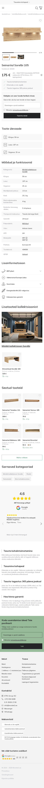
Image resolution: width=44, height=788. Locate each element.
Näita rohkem (22, 458)
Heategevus (6, 667)
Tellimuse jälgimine (29, 670)
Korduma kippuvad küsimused (29, 678)
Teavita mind (22, 116)
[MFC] (26, 238)
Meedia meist (6, 674)
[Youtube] (33, 768)
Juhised (25, 254)
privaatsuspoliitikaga (20, 110)
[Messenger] (36, 768)
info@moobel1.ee (10, 705)
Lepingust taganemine (30, 682)
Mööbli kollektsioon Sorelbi (16, 346)
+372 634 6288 (9, 699)
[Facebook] (25, 768)
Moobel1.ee (6, 14)
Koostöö (5, 677)
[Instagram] (29, 768)
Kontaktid (5, 683)
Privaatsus (5, 771)
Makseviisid (26, 667)
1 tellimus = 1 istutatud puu (11, 670)
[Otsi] (37, 8)
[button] (22, 2)
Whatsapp (8, 712)
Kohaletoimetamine (29, 664)
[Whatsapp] (40, 768)
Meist (4, 664)
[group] (22, 518)
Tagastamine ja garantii (31, 674)
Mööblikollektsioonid (19, 14)
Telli (22, 646)
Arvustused (6, 680)
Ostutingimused (7, 775)
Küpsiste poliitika (8, 778)
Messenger (8, 709)
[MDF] (27, 240)
